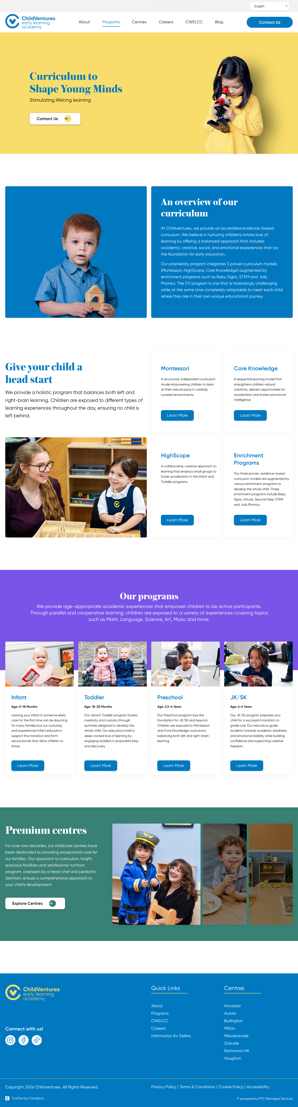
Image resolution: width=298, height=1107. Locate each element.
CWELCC (159, 1021)
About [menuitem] (84, 22)
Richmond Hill (236, 1051)
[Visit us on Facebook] (23, 1040)
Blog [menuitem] (219, 22)
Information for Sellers (171, 1036)
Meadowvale (236, 1036)
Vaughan (232, 1058)
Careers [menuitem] (166, 22)
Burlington (233, 1021)
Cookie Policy (231, 1087)
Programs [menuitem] (111, 22)
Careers (158, 1028)
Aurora (230, 1013)
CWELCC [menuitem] (194, 22)
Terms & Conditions (197, 1087)
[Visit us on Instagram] (10, 1040)
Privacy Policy (163, 1087)
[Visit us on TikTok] (37, 1040)
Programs (160, 1013)
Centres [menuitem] (139, 22)
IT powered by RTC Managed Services (265, 1099)
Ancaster (232, 1006)
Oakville (231, 1043)
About (157, 1006)
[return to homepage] (30, 28)
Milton (229, 1028)
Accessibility (258, 1087)
